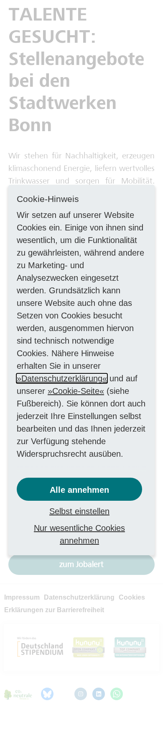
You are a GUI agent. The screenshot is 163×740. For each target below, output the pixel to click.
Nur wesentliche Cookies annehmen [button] (79, 534)
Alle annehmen (79, 489)
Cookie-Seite (75, 391)
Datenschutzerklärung (61, 378)
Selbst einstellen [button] (79, 511)
